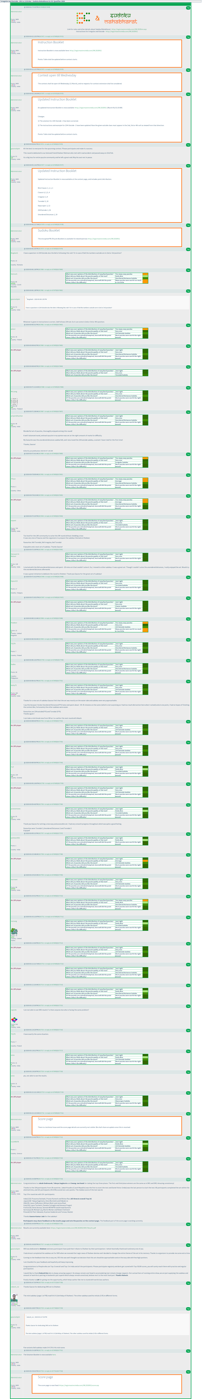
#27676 (60, 144)
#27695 (60, 549)
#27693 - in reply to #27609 (47, 495)
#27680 (60, 269)
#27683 (60, 345)
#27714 (60, 985)
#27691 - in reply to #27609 (47, 474)
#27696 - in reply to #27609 (48, 577)
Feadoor (14, 623)
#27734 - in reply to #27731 (47, 1371)
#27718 (60, 1071)
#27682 (60, 325)
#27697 (60, 597)
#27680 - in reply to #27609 (47, 269)
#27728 (60, 1282)
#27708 (60, 854)
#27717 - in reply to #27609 (47, 1050)
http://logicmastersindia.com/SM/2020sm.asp (129, 29)
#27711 (60, 917)
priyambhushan (17, 416)
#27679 (60, 249)
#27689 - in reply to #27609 (47, 453)
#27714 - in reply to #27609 (47, 985)
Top (188, 8)
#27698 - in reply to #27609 (47, 618)
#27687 (60, 411)
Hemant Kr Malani (15, 555)
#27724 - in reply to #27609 (47, 1179)
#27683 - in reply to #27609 (47, 345)
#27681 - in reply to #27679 (47, 290)
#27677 (60, 165)
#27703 (60, 742)
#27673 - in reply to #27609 (48, 69)
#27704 (60, 763)
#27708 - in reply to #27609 (47, 854)
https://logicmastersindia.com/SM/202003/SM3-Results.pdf (73, 1228)
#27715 (60, 1005)
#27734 (60, 1371)
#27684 (60, 366)
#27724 (60, 1179)
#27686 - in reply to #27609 (48, 387)
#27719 (60, 1092)
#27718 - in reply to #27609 (47, 1071)
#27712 (60, 943)
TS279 (13, 643)
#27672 (60, 36)
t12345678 (15, 1142)
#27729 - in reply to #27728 (47, 1308)
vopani (13, 520)
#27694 (60, 516)
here (54, 1354)
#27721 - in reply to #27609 (48, 1113)
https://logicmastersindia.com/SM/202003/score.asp (79, 1385)
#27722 (60, 1137)
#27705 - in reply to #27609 (48, 783)
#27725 (60, 1224)
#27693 (60, 495)
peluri (13, 329)
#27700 (60, 660)
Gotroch (14, 274)
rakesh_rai (15, 1287)
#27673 (60, 69)
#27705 (60, 783)
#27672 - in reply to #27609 (48, 36)
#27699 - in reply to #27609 (47, 639)
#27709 (60, 875)
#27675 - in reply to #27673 (48, 93)
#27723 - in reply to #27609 (47, 1158)
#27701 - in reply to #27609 (47, 681)
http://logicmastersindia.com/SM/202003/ (122, 31)
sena (12, 1055)
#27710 (60, 896)
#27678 (60, 224)
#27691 (60, 474)
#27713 (60, 964)
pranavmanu (15, 809)
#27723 (60, 1158)
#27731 (60, 1350)
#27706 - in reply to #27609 (47, 804)
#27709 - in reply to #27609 (47, 875)
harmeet (14, 879)
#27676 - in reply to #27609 (47, 144)
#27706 (60, 804)
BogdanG (14, 253)
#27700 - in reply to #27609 (48, 660)
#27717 (60, 1050)
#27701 (60, 681)
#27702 (60, 721)
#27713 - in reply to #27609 (48, 964)
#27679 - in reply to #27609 (47, 249)
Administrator (16, 11)
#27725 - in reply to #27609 (47, 1224)
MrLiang (14, 391)
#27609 (41, 7)
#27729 (60, 1308)
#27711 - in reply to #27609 (48, 917)
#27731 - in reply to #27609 (47, 1350)
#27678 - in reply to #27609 (48, 224)
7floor (13, 479)
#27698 (60, 618)
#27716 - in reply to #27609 (47, 1030)
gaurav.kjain (15, 148)
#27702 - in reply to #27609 (47, 721)
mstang (14, 921)
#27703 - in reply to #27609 (47, 742)
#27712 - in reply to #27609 (47, 943)
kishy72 (14, 685)
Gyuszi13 (14, 581)
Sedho (13, 664)
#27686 (60, 387)
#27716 (60, 1030)
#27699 (60, 639)
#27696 (60, 577)
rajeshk (13, 1010)
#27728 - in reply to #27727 (47, 1282)
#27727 (60, 1244)
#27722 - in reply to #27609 (47, 1137)
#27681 (60, 290)
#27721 (60, 1113)
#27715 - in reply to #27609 (47, 1005)
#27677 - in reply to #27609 (48, 165)
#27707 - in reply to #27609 (47, 833)
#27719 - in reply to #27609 (48, 1092)
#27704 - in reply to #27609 (47, 763)
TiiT (12, 767)
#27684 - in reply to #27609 (47, 366)
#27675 (60, 93)
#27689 (60, 453)
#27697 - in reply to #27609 (48, 597)
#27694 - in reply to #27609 (47, 516)
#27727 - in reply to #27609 (47, 1244)
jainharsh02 (15, 838)
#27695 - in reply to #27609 (47, 549)
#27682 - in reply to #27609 (47, 325)
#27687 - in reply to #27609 (47, 411)
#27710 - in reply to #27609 (47, 896)
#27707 (60, 833)
